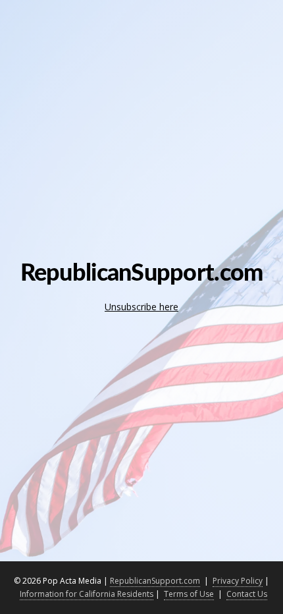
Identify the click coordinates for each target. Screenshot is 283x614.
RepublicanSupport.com (155, 580)
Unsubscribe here (141, 306)
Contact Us (246, 594)
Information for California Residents (86, 594)
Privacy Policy (238, 580)
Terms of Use (189, 594)
